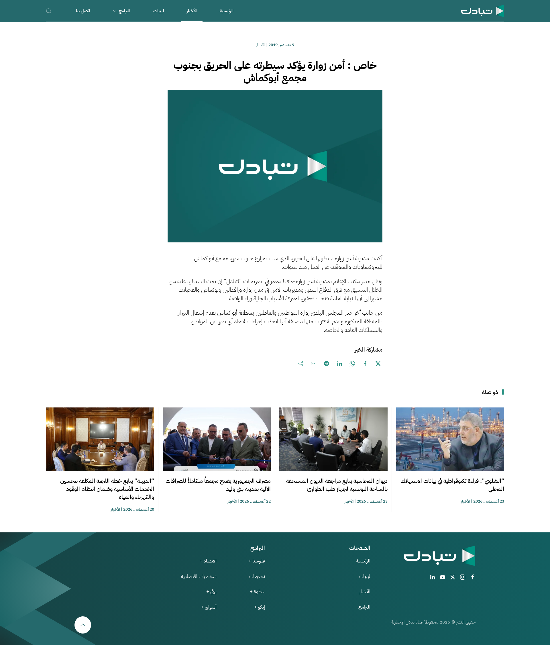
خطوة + (257, 591)
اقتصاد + (208, 560)
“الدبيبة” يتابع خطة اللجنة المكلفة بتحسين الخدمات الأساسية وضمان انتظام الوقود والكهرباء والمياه (107, 489)
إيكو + (259, 607)
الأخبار (192, 10)
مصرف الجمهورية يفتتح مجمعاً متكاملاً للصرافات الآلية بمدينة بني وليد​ (218, 485)
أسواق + (209, 607)
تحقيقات (257, 576)
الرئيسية (226, 10)
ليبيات (158, 10)
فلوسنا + (256, 560)
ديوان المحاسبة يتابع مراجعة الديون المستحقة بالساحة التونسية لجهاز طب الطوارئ (337, 485)
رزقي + (211, 591)
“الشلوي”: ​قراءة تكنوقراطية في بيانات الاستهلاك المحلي (452, 485)
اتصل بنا (83, 10)
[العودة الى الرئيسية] (482, 10)
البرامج (364, 607)
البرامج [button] (124, 10)
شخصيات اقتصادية (199, 576)
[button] (49, 10)
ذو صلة (490, 392)
